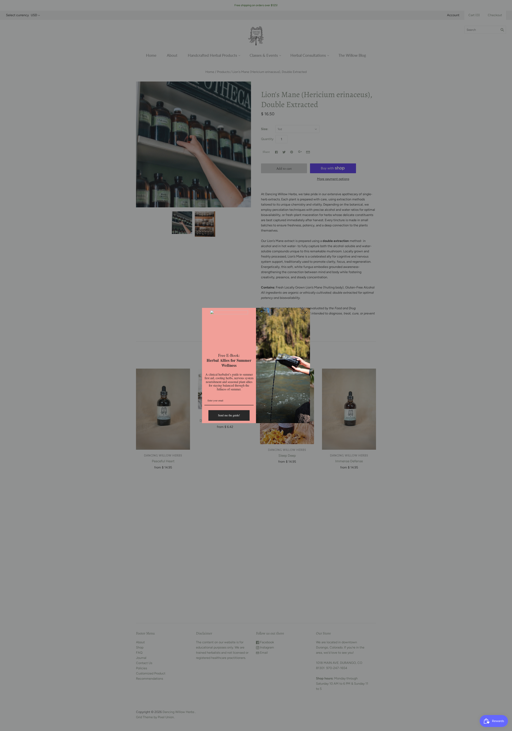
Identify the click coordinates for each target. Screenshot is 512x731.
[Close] (305, 312)
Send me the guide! (229, 415)
